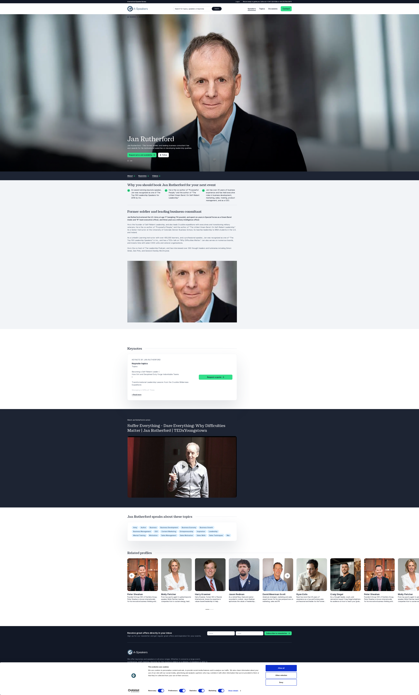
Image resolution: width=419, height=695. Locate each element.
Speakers (252, 9)
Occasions (272, 9)
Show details (233, 691)
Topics (262, 9)
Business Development (169, 527)
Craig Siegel (100, 594)
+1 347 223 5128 (272, 1)
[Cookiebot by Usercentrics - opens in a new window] (133, 690)
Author (143, 527)
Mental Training (139, 535)
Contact (286, 9)
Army (135, 527)
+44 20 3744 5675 (285, 1)
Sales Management (168, 535)
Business (153, 527)
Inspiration (201, 531)
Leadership (213, 531)
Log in (238, 1)
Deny (281, 682)
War (228, 535)
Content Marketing (168, 531)
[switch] (182, 690)
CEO (156, 531)
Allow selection (281, 675)
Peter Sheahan (135, 594)
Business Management (142, 531)
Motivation (153, 535)
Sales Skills (201, 535)
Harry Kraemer (203, 594)
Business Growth (206, 527)
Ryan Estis (65, 594)
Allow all (281, 668)
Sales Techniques (216, 535)
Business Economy (189, 527)
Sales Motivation (186, 535)
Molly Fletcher (168, 594)
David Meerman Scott (37, 594)
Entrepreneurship (186, 531)
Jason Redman (236, 594)
